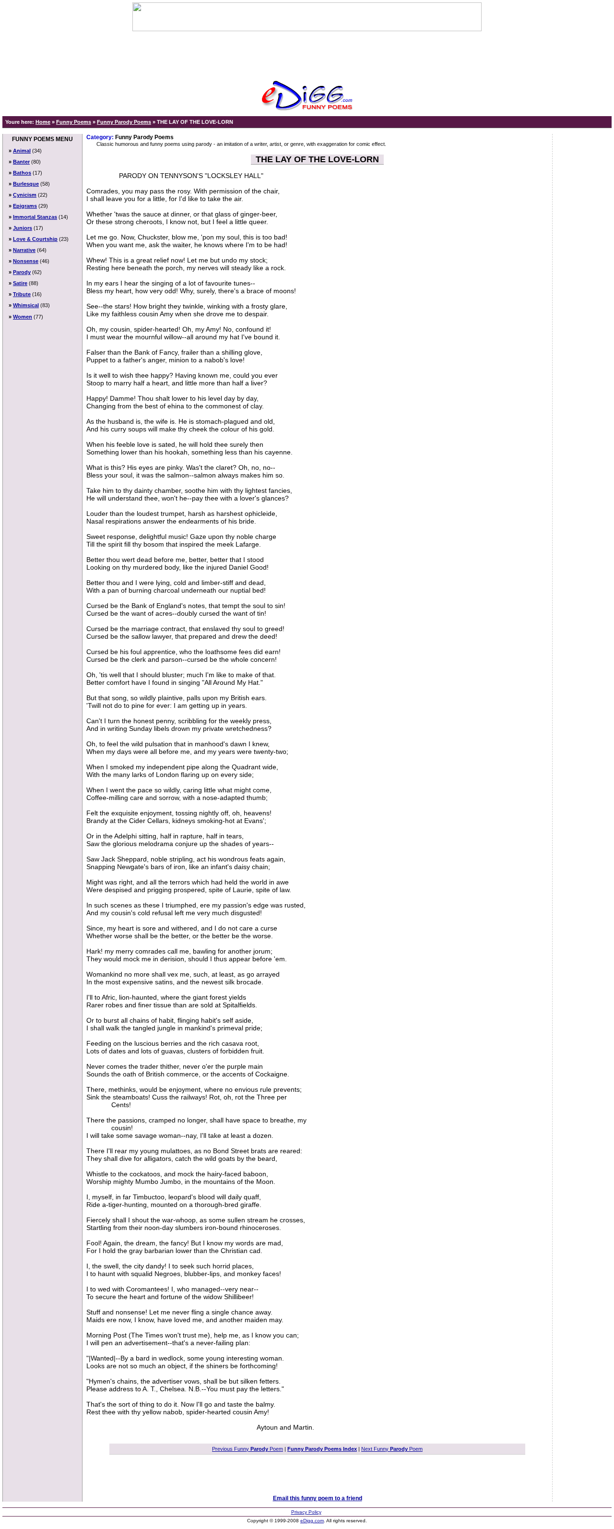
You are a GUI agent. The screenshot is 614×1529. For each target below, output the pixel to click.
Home (42, 122)
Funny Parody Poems (124, 122)
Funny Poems (73, 122)
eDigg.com (312, 1520)
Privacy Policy (306, 1512)
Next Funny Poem (392, 1449)
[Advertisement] (307, 52)
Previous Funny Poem (247, 1449)
